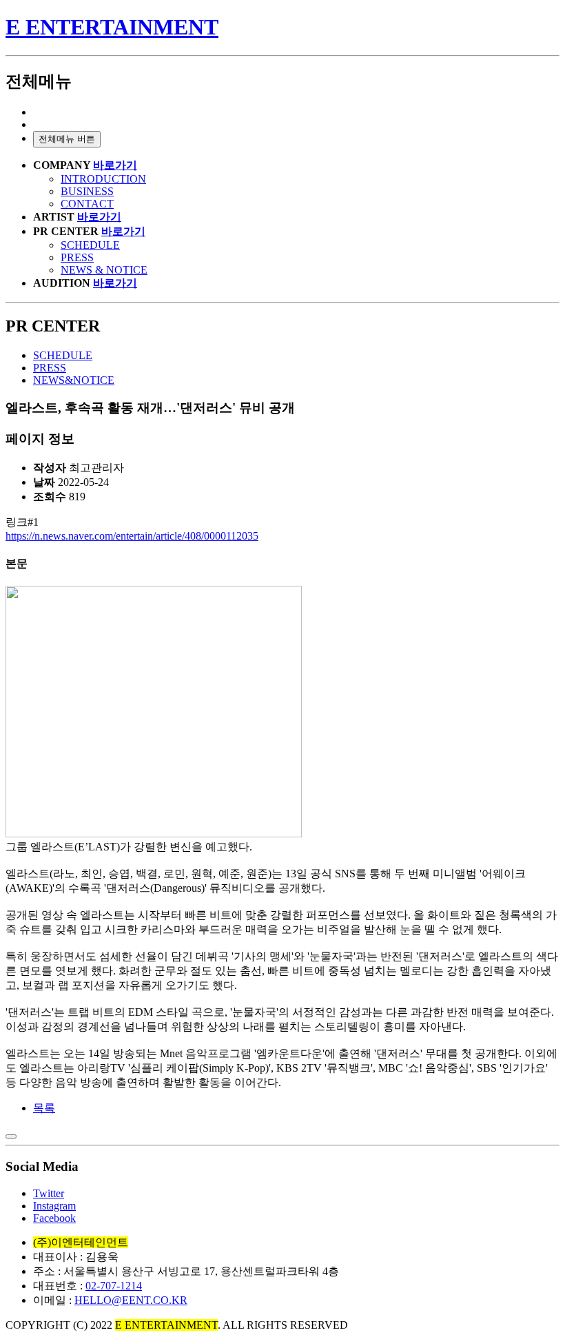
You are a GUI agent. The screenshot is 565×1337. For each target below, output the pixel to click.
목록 (44, 1108)
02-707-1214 (113, 1286)
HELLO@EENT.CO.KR (130, 1300)
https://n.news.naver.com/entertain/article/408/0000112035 (132, 536)
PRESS (77, 257)
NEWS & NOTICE (104, 270)
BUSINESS (87, 191)
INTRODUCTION (103, 179)
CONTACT (87, 204)
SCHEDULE (90, 245)
